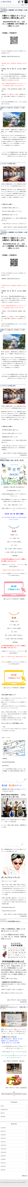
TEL (19, 2)
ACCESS (22, 1)
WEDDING (3, 1116)
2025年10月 (3, 1152)
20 (17, 1093)
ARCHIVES (20, 227)
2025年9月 (3, 1155)
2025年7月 (3, 1162)
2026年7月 (3, 1131)
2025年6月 (3, 1166)
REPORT (3, 1113)
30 (19, 1093)
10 (15, 1093)
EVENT (25, 227)
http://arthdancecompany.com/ (8, 907)
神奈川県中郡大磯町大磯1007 (8, 762)
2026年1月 (3, 1141)
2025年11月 (3, 1148)
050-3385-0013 (5, 765)
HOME (23, 4)
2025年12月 (3, 1145)
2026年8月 (3, 1127)
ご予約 (4, 1061)
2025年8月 (3, 1159)
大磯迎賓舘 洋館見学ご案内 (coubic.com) (10, 56)
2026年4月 (3, 1134)
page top (25, 1175)
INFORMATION (23, 455)
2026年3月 (3, 1138)
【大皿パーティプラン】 (9, 1037)
